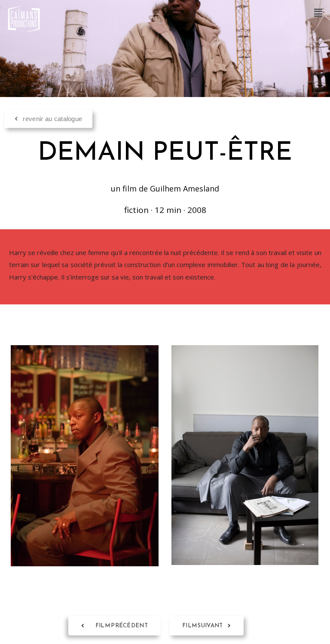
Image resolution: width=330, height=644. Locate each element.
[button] (318, 12)
